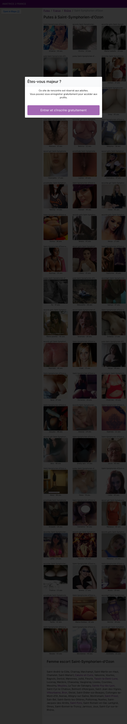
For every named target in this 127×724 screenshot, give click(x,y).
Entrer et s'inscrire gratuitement (63, 110)
